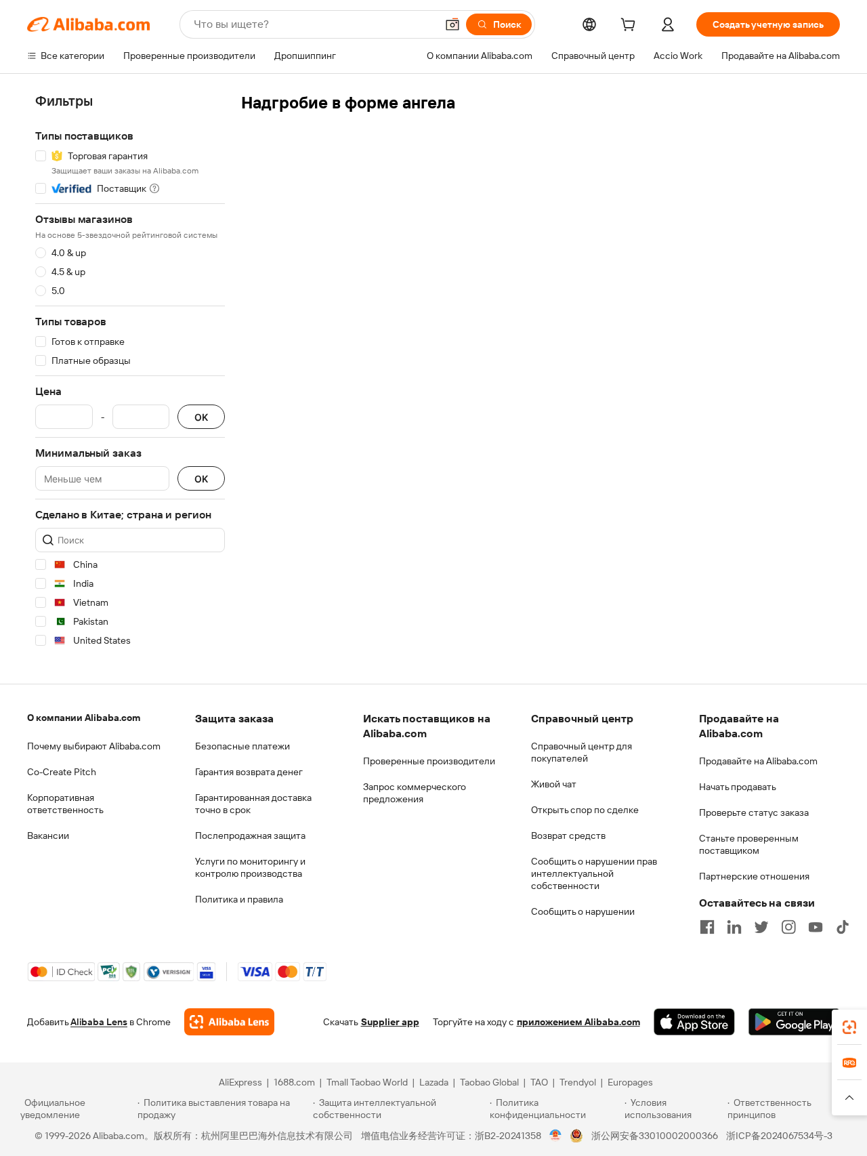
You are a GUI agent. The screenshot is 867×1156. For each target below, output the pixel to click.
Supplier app (390, 1021)
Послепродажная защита (250, 835)
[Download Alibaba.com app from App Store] (694, 1021)
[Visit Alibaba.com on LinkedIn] (734, 927)
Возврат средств (568, 835)
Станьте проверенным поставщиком (749, 844)
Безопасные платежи (242, 746)
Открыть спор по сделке (585, 809)
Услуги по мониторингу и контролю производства (250, 867)
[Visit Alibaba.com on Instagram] (788, 927)
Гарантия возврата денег (249, 771)
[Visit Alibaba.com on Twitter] (761, 927)
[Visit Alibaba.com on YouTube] (815, 927)
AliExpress (240, 1082)
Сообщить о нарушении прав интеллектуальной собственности (594, 873)
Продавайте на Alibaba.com (758, 761)
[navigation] (130, 373)
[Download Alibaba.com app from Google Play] (794, 1021)
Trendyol (577, 1082)
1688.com (294, 1082)
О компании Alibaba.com (83, 717)
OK (201, 417)
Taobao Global (489, 1082)
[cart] (630, 26)
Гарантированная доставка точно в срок (253, 803)
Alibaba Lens (98, 1021)
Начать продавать (737, 786)
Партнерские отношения (754, 876)
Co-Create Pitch (61, 771)
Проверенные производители (429, 761)
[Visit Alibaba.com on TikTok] (842, 927)
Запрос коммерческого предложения (414, 792)
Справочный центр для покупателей (581, 752)
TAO (539, 1082)
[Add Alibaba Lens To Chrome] (229, 1021)
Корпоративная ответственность (65, 803)
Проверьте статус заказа (754, 812)
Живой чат (553, 784)
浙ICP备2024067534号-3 (779, 1135)
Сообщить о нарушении (583, 911)
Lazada (433, 1082)
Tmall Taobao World (367, 1082)
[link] (849, 1027)
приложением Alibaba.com (578, 1021)
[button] (452, 24)
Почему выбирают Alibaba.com (94, 746)
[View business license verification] (555, 1135)
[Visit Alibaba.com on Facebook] (707, 927)
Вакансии (48, 835)
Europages (630, 1082)
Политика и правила (239, 899)
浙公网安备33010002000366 (654, 1135)
